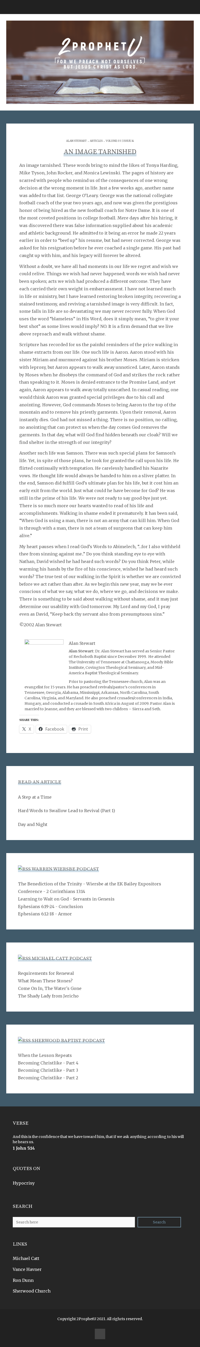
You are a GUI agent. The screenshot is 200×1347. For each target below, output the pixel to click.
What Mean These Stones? (45, 980)
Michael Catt (26, 1258)
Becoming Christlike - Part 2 (48, 1077)
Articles (96, 141)
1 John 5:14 (24, 1148)
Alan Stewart (76, 141)
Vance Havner (27, 1269)
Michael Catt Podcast (62, 959)
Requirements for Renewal (46, 973)
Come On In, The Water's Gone (50, 988)
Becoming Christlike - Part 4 (48, 1063)
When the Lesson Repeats (45, 1055)
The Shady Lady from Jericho (48, 996)
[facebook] (100, 1334)
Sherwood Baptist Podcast (68, 1041)
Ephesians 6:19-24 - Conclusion (50, 906)
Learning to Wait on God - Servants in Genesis (66, 899)
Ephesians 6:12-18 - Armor (45, 913)
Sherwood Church (32, 1291)
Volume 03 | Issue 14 (120, 141)
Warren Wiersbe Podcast (65, 869)
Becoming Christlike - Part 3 (48, 1070)
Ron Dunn (23, 1280)
